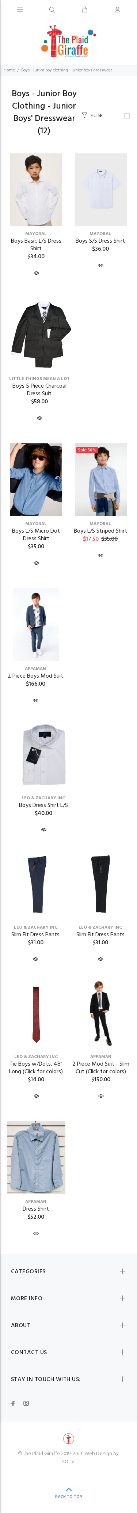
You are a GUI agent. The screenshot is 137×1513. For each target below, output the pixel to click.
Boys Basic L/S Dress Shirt (36, 245)
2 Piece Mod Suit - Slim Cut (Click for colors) (100, 1068)
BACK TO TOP (68, 1497)
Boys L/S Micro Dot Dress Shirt (36, 535)
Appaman (35, 669)
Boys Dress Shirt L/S (43, 805)
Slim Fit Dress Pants (35, 935)
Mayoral (36, 234)
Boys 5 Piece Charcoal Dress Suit (39, 390)
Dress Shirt (36, 1209)
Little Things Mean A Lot (39, 379)
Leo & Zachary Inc (43, 798)
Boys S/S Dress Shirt (100, 241)
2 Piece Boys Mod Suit (35, 676)
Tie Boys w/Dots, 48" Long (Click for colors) (36, 1068)
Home (9, 70)
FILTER (97, 115)
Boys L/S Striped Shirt (100, 531)
